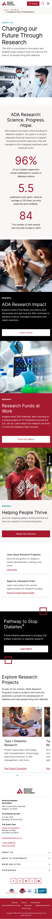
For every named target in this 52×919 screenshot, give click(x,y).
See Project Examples (15, 768)
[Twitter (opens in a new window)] (32, 881)
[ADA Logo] (14, 3)
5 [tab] (34, 775)
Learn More (26, 649)
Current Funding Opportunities (20, 593)
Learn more (12, 569)
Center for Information (10, 828)
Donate (34, 4)
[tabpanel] (22, 739)
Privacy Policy (35, 902)
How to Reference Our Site (11, 905)
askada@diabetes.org (10, 838)
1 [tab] (17, 775)
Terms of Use (26, 908)
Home (6, 10)
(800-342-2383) (8, 846)
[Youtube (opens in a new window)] (39, 881)
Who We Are (15, 10)
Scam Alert (28, 905)
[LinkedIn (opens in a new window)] (26, 881)
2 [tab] (21, 775)
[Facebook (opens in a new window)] (13, 881)
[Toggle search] (42, 3)
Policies (24, 902)
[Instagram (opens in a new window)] (20, 881)
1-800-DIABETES (8, 843)
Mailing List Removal (43, 905)
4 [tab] (30, 775)
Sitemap (14, 902)
